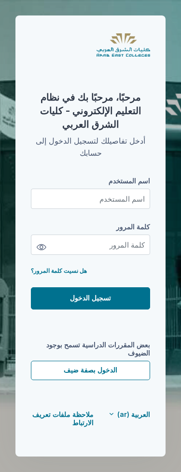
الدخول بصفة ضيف (90, 370)
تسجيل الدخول (90, 298)
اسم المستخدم (129, 181)
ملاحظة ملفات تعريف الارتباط (63, 418)
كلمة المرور (133, 226)
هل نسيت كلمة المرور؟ (59, 270)
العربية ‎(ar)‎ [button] (132, 414)
